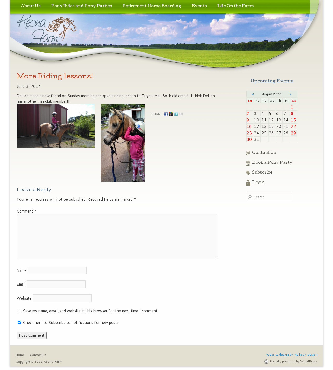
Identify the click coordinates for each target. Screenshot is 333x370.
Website (24, 298)
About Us (31, 6)
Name (22, 270)
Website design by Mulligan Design (291, 354)
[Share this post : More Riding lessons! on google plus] (171, 114)
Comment (26, 211)
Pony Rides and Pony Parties (81, 6)
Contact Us (264, 153)
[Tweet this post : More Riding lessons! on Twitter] (176, 114)
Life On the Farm (235, 6)
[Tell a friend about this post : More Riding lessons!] (181, 114)
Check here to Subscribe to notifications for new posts (70, 322)
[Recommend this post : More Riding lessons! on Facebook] (166, 114)
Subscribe (262, 173)
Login (258, 183)
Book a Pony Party (272, 163)
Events (199, 6)
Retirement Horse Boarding (152, 6)
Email (21, 284)
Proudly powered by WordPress (293, 361)
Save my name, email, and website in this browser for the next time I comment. (90, 311)
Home (20, 355)
